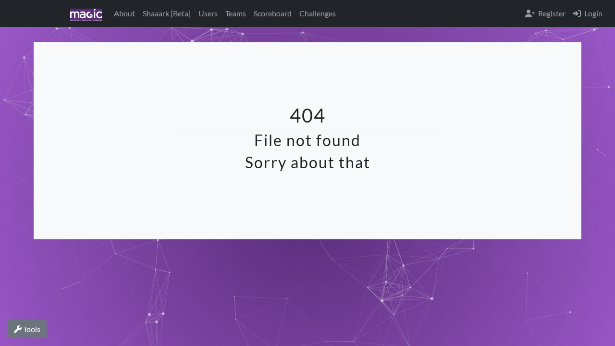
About (124, 13)
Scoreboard (273, 13)
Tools (31, 329)
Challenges (317, 13)
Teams (235, 13)
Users (208, 13)
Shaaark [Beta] (167, 13)
